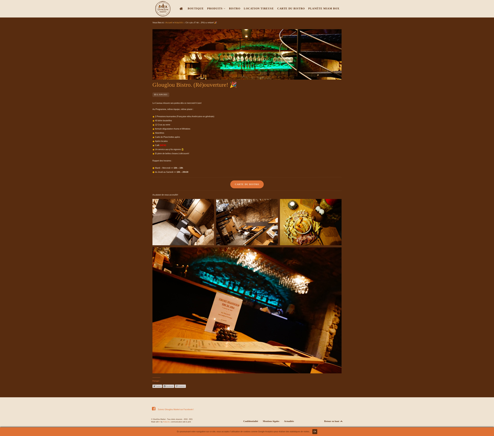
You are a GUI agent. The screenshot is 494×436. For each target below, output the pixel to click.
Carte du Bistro (247, 184)
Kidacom (166, 422)
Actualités (289, 421)
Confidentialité (250, 421)
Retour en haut (332, 421)
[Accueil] (181, 8)
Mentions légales (271, 421)
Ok (315, 431)
